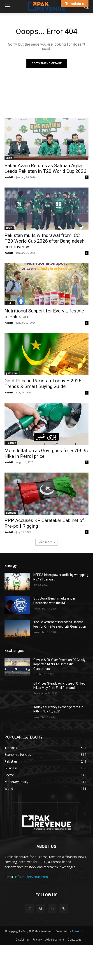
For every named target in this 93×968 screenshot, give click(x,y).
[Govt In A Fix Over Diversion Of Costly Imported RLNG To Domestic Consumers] (17, 666)
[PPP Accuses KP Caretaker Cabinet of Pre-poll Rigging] (46, 494)
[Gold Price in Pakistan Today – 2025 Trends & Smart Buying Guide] (46, 354)
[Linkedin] (52, 908)
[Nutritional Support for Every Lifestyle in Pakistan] (46, 284)
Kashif (9, 177)
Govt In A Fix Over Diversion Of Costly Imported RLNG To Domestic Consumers (59, 664)
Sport (9, 157)
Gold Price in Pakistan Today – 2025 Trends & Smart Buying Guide (43, 383)
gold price (12, 373)
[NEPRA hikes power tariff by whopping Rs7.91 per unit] (17, 581)
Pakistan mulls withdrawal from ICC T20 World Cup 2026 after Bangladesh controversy (44, 241)
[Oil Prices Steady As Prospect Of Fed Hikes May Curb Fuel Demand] (17, 690)
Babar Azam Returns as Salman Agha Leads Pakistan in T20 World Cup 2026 (45, 168)
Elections (11, 512)
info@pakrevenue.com (31, 877)
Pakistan (11, 442)
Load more (45, 542)
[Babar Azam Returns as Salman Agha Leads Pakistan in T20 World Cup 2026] (46, 139)
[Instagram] (41, 908)
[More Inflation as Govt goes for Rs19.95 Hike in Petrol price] (46, 424)
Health (9, 303)
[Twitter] (63, 908)
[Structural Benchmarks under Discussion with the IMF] (17, 605)
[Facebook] (30, 908)
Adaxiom (77, 931)
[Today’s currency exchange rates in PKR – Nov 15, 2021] (17, 714)
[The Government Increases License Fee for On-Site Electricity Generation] (17, 629)
